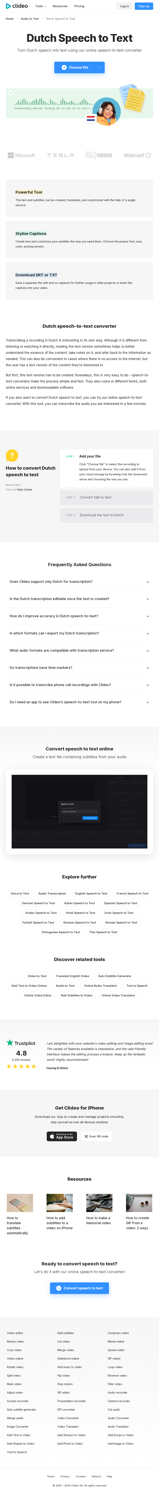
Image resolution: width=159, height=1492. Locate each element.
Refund (96, 1476)
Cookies (81, 1476)
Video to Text (37, 976)
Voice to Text (20, 893)
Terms (50, 1476)
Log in (124, 6)
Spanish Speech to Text (120, 903)
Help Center (24, 489)
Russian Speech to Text (79, 922)
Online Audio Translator (100, 986)
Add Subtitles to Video (76, 995)
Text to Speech (137, 986)
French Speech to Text (133, 893)
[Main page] (19, 6)
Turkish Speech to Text (38, 922)
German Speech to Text (38, 903)
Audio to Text (30, 18)
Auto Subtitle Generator (115, 976)
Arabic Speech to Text (41, 913)
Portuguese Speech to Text (61, 932)
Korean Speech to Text (121, 922)
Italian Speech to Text (79, 903)
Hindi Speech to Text (80, 913)
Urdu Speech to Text (119, 913)
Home (10, 18)
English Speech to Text (91, 893)
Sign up (144, 6)
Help (109, 1476)
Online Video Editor (38, 995)
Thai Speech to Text (103, 932)
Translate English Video (72, 976)
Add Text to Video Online (29, 986)
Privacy (65, 1476)
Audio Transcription (52, 893)
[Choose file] (99, 67)
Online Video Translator (118, 995)
